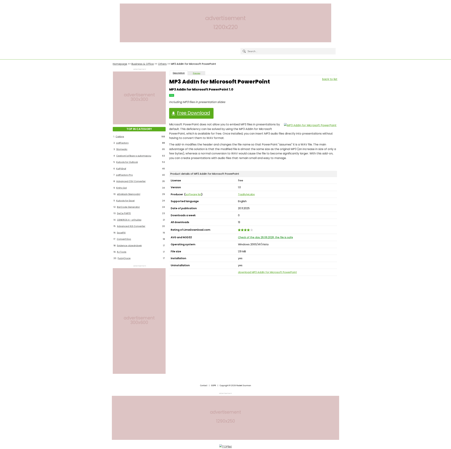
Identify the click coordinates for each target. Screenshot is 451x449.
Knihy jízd (121, 187)
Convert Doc (124, 239)
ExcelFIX (121, 232)
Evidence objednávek (129, 245)
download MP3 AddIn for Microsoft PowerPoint (267, 272)
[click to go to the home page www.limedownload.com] (120, 48)
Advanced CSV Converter (131, 181)
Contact (203, 385)
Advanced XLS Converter (131, 226)
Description (179, 72)
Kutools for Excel (125, 200)
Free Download (193, 113)
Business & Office (142, 64)
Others (162, 64)
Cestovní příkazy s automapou (133, 155)
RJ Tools (121, 251)
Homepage (120, 64)
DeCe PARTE (124, 213)
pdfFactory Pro (124, 174)
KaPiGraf (121, 168)
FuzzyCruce (124, 258)
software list (193, 194)
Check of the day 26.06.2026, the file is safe (265, 237)
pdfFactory (122, 142)
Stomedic (121, 149)
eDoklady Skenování (128, 194)
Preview (196, 73)
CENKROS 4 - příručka (129, 219)
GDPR (213, 385)
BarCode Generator (128, 206)
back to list (329, 79)
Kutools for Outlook (127, 162)
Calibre (120, 136)
